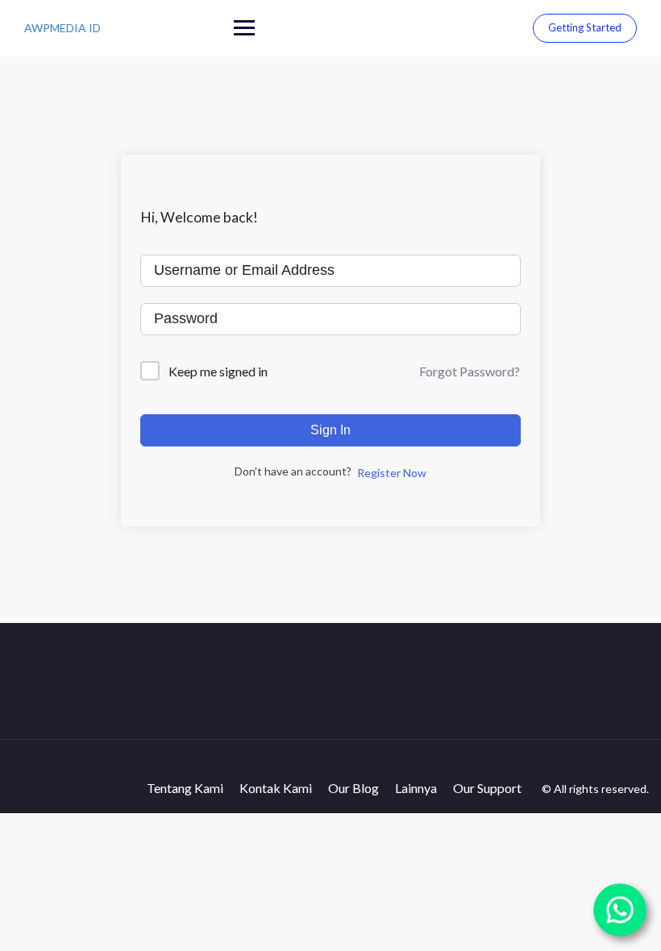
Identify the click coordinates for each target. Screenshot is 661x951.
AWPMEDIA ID (62, 28)
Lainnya (416, 787)
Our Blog (353, 787)
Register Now (391, 473)
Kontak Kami (275, 787)
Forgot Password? (469, 371)
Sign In (330, 430)
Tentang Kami (185, 787)
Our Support (487, 787)
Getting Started (585, 27)
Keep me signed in (218, 371)
